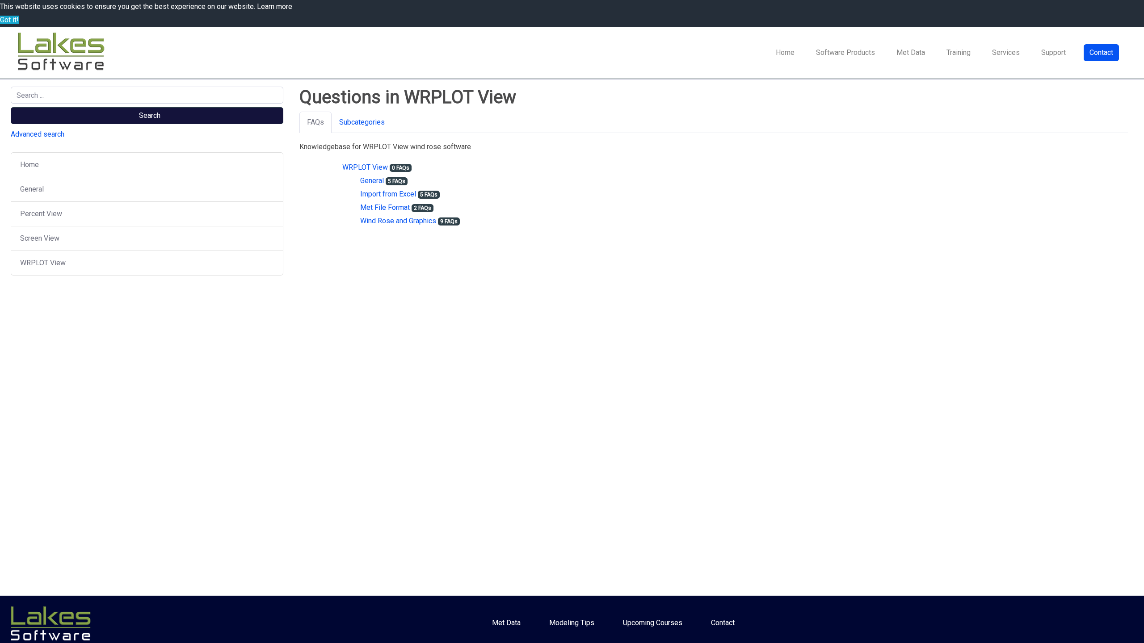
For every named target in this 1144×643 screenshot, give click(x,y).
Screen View (39, 238)
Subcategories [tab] (362, 122)
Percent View (41, 213)
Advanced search (37, 134)
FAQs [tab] (315, 122)
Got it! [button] (9, 20)
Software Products (845, 52)
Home (785, 52)
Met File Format (385, 207)
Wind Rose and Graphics (398, 221)
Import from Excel (388, 194)
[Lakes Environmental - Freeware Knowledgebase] (62, 52)
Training (958, 52)
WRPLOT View (43, 263)
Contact (1101, 52)
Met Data (910, 52)
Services (1006, 52)
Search (149, 115)
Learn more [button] (274, 6)
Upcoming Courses (652, 622)
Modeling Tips (571, 622)
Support (1053, 52)
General (32, 189)
